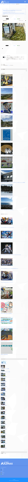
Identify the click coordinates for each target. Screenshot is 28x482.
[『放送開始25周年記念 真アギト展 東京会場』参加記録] (7, 80)
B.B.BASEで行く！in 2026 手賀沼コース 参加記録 (6, 100)
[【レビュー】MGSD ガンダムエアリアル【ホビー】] (7, 234)
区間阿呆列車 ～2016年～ (4, 414)
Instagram (2, 472)
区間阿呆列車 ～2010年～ (4, 443)
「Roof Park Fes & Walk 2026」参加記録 (5, 141)
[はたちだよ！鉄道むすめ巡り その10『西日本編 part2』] (7, 148)
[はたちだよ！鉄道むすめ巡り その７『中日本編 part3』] (7, 203)
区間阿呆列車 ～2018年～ (4, 405)
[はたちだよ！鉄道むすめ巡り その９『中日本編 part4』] (7, 162)
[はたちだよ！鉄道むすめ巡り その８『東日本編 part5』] (7, 190)
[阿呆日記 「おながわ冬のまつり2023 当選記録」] (7, 293)
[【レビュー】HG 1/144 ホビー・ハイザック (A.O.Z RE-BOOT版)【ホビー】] (7, 262)
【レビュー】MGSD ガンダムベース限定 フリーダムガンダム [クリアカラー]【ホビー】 (11, 254)
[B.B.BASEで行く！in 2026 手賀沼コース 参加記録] (7, 94)
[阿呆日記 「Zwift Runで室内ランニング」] (7, 334)
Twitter (2, 468)
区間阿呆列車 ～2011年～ (4, 438)
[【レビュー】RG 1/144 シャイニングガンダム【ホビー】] (7, 221)
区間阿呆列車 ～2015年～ (4, 419)
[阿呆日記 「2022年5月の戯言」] (7, 348)
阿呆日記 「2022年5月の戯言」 (4, 354)
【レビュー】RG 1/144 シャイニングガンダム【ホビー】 (7, 227)
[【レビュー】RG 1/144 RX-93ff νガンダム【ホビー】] (7, 276)
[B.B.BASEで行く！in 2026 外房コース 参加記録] (7, 121)
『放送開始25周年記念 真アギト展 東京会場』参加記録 (7, 86)
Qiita (2, 471)
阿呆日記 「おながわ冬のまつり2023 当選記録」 (6, 299)
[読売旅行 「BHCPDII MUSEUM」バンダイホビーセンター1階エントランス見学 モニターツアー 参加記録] (7, 176)
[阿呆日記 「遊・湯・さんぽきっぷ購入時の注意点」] (7, 320)
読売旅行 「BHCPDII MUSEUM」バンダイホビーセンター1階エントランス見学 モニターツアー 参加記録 (13, 182)
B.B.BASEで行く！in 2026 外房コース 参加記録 (6, 127)
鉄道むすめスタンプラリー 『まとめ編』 (5, 371)
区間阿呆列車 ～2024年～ (4, 376)
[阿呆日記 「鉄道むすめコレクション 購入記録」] (7, 307)
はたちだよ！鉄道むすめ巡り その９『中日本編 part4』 (7, 168)
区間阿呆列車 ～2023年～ (4, 381)
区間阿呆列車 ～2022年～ (4, 386)
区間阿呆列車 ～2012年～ (4, 433)
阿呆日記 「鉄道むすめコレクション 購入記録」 (6, 313)
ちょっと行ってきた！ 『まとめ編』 (5, 368)
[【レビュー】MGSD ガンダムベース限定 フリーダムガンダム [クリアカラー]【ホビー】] (7, 248)
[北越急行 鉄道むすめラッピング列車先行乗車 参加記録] (7, 107)
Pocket (14, 45)
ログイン (8, 65)
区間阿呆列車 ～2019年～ (4, 400)
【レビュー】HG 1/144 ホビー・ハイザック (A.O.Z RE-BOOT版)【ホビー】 (9, 268)
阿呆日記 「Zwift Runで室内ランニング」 (5, 340)
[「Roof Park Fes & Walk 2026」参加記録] (7, 135)
